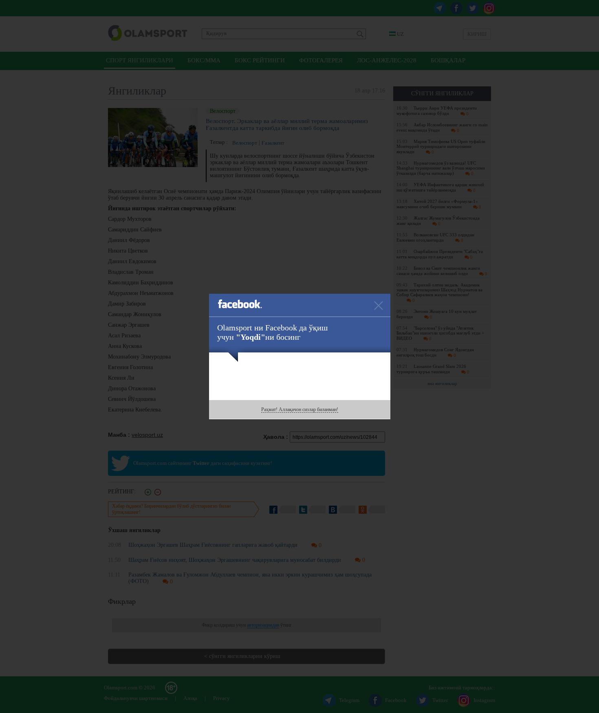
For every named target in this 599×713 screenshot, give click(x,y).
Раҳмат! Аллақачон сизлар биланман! (299, 409)
